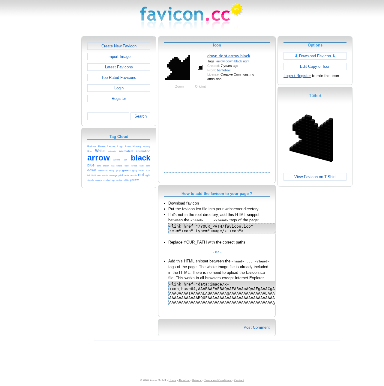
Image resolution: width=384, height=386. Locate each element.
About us (184, 380)
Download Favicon (315, 56)
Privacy (197, 380)
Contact (239, 380)
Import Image (118, 56)
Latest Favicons (119, 67)
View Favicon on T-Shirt (315, 177)
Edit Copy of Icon (315, 66)
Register (119, 98)
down (229, 61)
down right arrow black (228, 55)
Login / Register (297, 75)
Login (119, 88)
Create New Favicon (118, 46)
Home (172, 380)
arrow (220, 61)
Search (140, 116)
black (238, 61)
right (246, 61)
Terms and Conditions (218, 380)
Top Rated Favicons (118, 77)
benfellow (223, 70)
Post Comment (257, 327)
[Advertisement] (56, 126)
